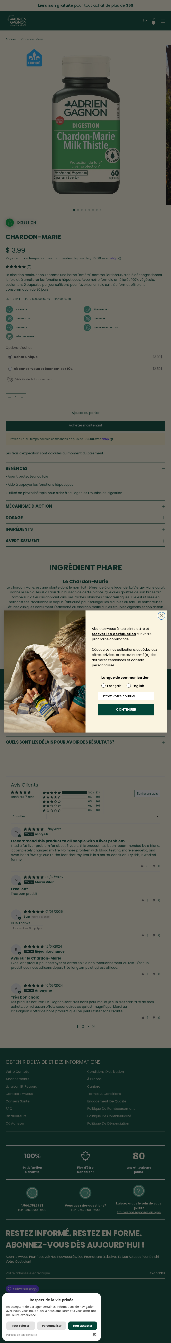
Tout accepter (82, 1326)
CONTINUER (126, 709)
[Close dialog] (161, 615)
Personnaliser (52, 1326)
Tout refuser (20, 1326)
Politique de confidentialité (21, 1335)
